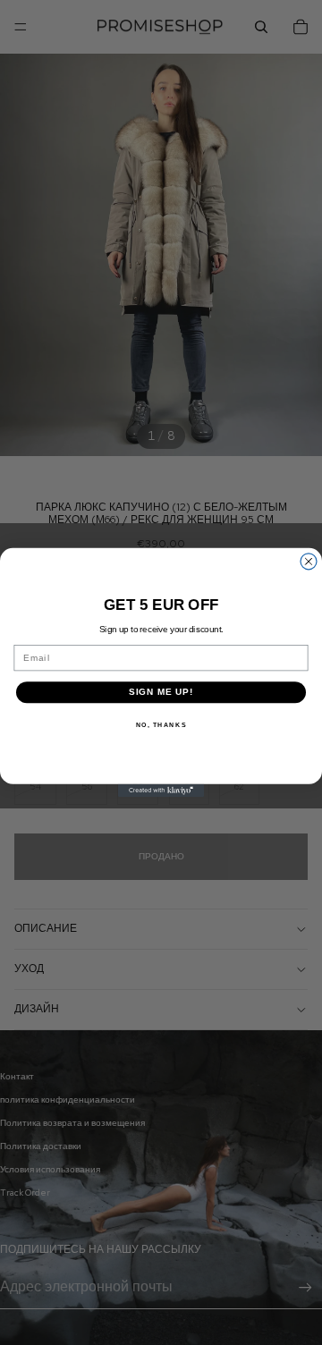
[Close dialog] (309, 562)
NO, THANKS (161, 724)
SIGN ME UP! (161, 692)
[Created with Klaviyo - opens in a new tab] (161, 790)
